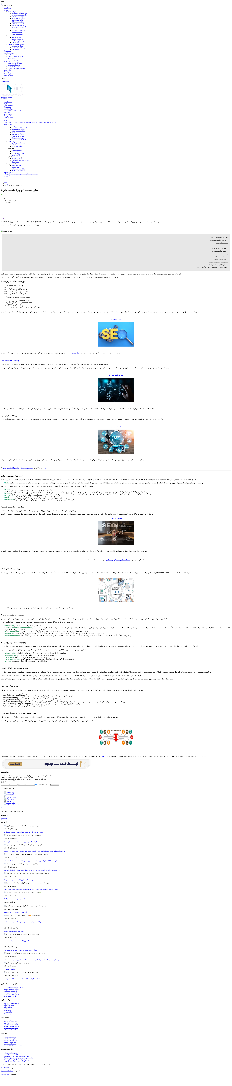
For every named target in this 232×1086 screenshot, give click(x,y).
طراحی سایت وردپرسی (11, 989)
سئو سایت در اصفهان (10, 1040)
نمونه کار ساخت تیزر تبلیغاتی (16, 68)
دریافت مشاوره (9, 53)
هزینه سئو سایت (33, 174)
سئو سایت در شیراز (10, 1037)
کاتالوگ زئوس (8, 75)
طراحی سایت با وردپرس (19, 15)
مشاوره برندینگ (12, 54)
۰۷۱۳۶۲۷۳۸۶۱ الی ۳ (7, 1071)
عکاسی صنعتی (16, 42)
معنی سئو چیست (116, 319)
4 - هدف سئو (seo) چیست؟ (220, 248)
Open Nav (4, 99)
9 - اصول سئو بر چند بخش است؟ (218, 262)
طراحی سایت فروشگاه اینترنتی (13, 110)
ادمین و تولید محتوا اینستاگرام (20, 160)
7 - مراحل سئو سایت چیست (220, 256)
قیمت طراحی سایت (22, 174)
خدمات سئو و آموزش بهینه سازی (118, 560)
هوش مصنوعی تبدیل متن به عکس (14, 1061)
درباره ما (7, 71)
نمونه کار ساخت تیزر (10, 122)
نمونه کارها (7, 61)
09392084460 (5, 1074)
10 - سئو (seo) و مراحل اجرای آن (218, 264)
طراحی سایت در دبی (10, 1021)
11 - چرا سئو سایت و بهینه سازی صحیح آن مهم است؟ (212, 267)
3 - (227, 245)
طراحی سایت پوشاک (18, 25)
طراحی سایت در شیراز (11, 1022)
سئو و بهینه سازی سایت (11, 1003)
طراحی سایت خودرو (18, 23)
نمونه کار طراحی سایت (15, 63)
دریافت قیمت (8, 109)
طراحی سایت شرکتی (18, 16)
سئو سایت (11, 141)
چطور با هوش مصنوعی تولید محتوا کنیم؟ (16, 1059)
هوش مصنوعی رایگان (10, 1053)
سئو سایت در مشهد (10, 1042)
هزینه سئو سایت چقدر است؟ (13, 1045)
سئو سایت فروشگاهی (18, 30)
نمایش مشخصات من (43, 784)
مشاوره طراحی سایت (14, 59)
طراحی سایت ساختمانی (11, 994)
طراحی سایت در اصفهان (11, 1026)
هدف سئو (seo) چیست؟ (10, 360)
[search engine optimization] (116, 401)
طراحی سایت (8, 1012)
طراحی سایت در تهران (11, 1024)
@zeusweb (4, 818)
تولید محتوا (7, 1010)
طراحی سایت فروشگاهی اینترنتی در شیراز (24, 468)
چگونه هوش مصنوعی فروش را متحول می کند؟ (18, 1058)
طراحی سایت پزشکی (18, 18)
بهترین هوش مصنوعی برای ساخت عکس (16, 1056)
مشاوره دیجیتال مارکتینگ (15, 56)
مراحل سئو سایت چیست (116, 426)
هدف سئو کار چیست (116, 518)
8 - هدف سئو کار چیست (221, 259)
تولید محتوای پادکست (18, 41)
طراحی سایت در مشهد (11, 1028)
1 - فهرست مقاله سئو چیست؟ (219, 240)
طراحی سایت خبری (18, 20)
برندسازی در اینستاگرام (19, 47)
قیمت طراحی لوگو (10, 174)
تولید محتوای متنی (17, 150)
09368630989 (5, 81)
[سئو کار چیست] (116, 346)
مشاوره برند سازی (17, 46)
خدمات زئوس (8, 10)
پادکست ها (7, 51)
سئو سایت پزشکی (17, 34)
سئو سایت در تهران (10, 1038)
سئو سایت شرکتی (17, 32)
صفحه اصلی (8, 8)
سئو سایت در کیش (10, 1044)
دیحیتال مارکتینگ (9, 1005)
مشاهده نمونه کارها (6, 97)
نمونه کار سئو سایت (14, 65)
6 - (227, 254)
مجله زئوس (7, 70)
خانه (5, 182)
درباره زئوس (8, 114)
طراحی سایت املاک (18, 22)
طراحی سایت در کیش (11, 1029)
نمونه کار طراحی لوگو (14, 66)
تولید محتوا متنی (16, 37)
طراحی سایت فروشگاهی (19, 13)
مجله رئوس (7, 175)
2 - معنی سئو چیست (222, 243)
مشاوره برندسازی (17, 158)
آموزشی (6, 183)
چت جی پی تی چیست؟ (11, 1054)
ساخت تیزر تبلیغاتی (17, 39)
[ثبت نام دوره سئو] (46, 768)
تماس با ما (7, 73)
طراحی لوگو (15, 49)
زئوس (103, 756)
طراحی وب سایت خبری (19, 132)
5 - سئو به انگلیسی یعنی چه (220, 251)
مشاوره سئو (11, 58)
